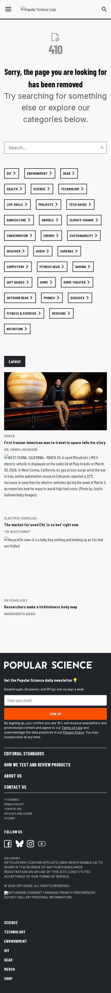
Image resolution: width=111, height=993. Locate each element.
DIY (6, 950)
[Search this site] (104, 9)
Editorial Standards (24, 753)
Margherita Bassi (19, 614)
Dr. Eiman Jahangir (20, 450)
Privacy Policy (73, 732)
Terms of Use (71, 728)
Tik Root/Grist (17, 532)
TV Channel (12, 799)
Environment (15, 941)
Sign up (55, 714)
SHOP (8, 978)
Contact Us (15, 787)
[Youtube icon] (41, 843)
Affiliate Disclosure (18, 813)
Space (9, 436)
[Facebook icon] (7, 843)
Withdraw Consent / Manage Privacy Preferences (51, 893)
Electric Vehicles (20, 518)
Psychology (16, 600)
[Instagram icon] (30, 843)
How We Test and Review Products (37, 764)
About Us (13, 776)
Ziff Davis (24, 886)
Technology (14, 931)
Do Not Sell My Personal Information (38, 897)
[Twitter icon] (19, 843)
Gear (8, 959)
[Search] (102, 147)
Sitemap (9, 818)
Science (11, 922)
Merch (9, 969)
